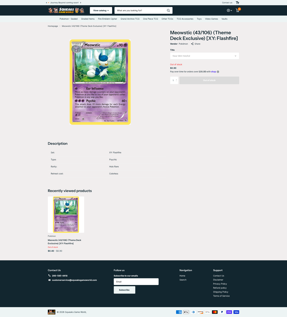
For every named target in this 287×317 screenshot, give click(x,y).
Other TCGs (167, 18)
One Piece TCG (150, 18)
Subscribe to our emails (126, 275)
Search (183, 279)
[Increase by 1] (177, 77)
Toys (199, 18)
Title (172, 50)
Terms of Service (221, 296)
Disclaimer (218, 279)
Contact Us (218, 275)
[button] (46, 2)
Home (182, 275)
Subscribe (124, 290)
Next (79, 2)
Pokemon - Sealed (69, 18)
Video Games (211, 18)
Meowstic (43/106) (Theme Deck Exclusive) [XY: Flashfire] (64, 242)
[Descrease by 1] (177, 83)
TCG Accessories (185, 18)
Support (218, 270)
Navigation (186, 270)
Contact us (227, 2)
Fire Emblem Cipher (107, 18)
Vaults (224, 18)
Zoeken (168, 10)
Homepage (53, 26)
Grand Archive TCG (130, 18)
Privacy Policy (220, 283)
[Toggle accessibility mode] (237, 2)
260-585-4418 (59, 275)
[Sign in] (229, 10)
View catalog (100, 10)
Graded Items (87, 18)
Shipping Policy (220, 292)
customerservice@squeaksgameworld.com (74, 280)
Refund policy (220, 287)
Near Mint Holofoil (181, 56)
